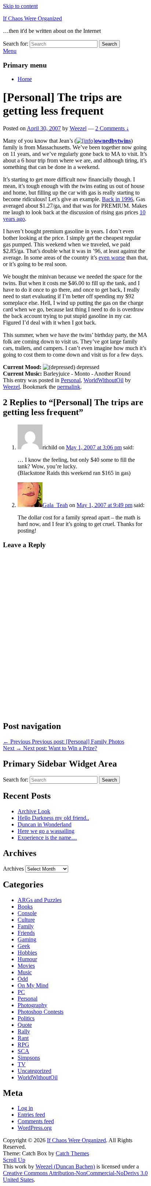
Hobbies (27, 952)
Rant (23, 1038)
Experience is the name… (47, 837)
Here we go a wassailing (46, 831)
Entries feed (31, 1115)
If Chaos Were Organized (32, 18)
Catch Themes (72, 1153)
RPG (23, 1044)
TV (22, 1064)
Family (26, 926)
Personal (71, 380)
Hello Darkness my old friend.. (53, 818)
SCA (23, 1051)
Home (25, 79)
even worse (112, 257)
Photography (32, 1005)
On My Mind (33, 985)
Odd (23, 979)
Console (27, 913)
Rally (24, 1031)
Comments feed (36, 1121)
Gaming (27, 939)
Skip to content (20, 6)
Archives (13, 868)
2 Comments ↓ (112, 128)
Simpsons (29, 1058)
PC (21, 992)
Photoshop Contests (40, 1012)
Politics (26, 1018)
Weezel (78, 128)
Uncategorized (34, 1071)
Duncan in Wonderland (44, 824)
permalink (68, 387)
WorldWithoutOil (104, 380)
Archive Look (34, 811)
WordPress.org (35, 1128)
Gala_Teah (55, 505)
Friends (26, 933)
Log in (25, 1108)
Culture (26, 920)
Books (25, 906)
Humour (27, 959)
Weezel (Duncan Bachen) (65, 1166)
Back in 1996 (117, 199)
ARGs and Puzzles (40, 900)
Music (25, 972)
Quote (25, 1025)
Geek (24, 946)
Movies (26, 966)
